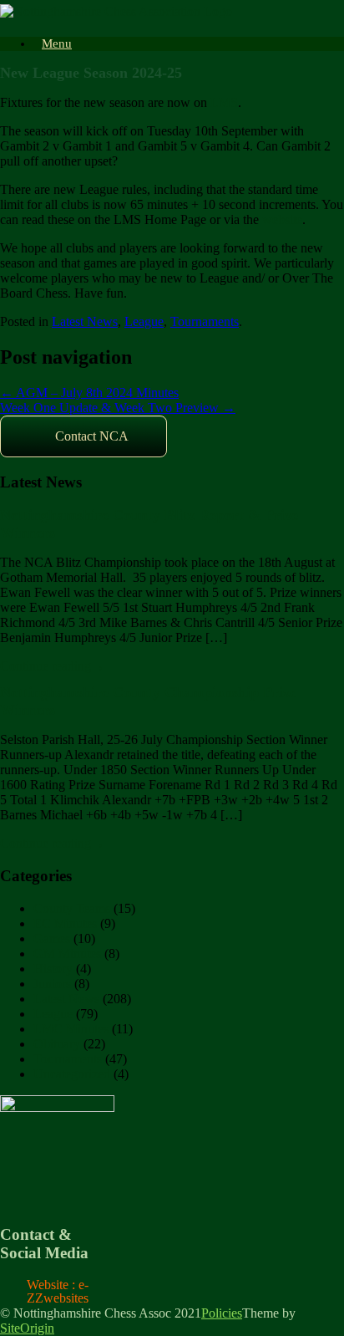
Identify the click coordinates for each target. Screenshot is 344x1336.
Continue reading (52, 666)
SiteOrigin (27, 1328)
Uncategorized (71, 1074)
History (53, 968)
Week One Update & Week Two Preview (117, 407)
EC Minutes (65, 923)
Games (51, 938)
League (144, 321)
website (282, 219)
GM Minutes (67, 953)
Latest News (85, 321)
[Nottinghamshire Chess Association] (116, 11)
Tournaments (204, 321)
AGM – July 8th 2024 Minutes (89, 392)
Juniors (52, 984)
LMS (224, 102)
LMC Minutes (71, 1029)
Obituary (56, 1044)
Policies (221, 1313)
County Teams (71, 908)
